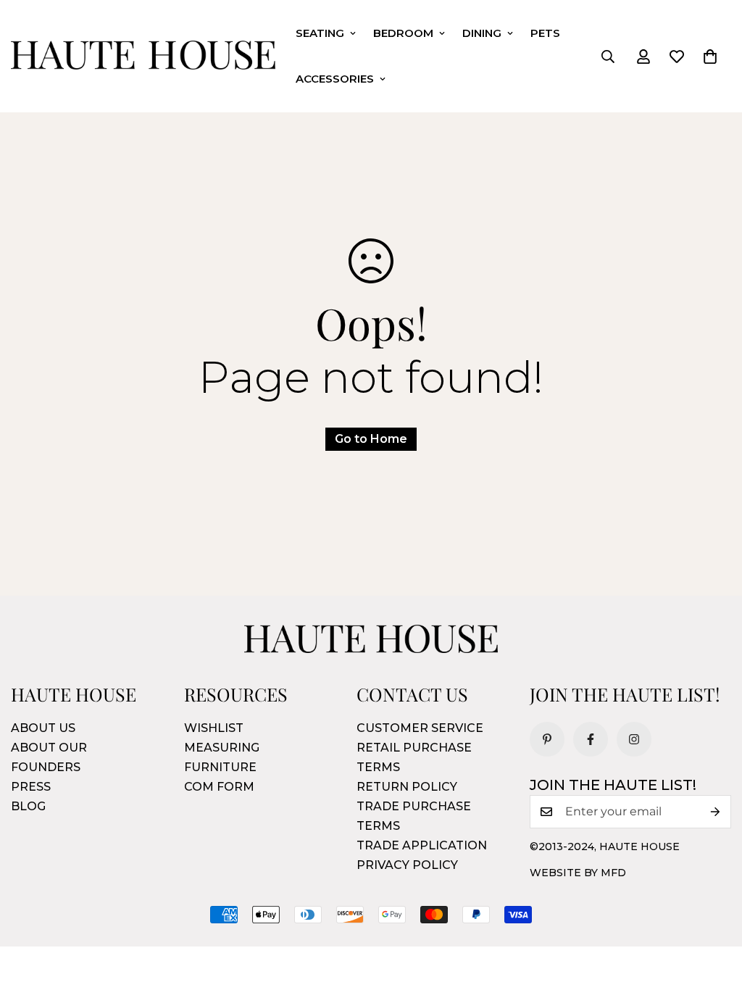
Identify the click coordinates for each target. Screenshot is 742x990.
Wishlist (213, 728)
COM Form (219, 787)
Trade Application (422, 845)
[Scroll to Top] (713, 911)
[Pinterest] (547, 739)
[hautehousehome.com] (143, 56)
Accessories (335, 79)
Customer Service (420, 728)
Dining (481, 33)
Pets (545, 33)
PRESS (31, 787)
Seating (320, 33)
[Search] (608, 56)
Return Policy (407, 787)
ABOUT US (43, 728)
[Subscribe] (715, 811)
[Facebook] (590, 739)
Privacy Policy (407, 865)
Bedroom (403, 33)
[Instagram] (634, 739)
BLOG (28, 806)
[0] (710, 56)
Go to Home (371, 439)
